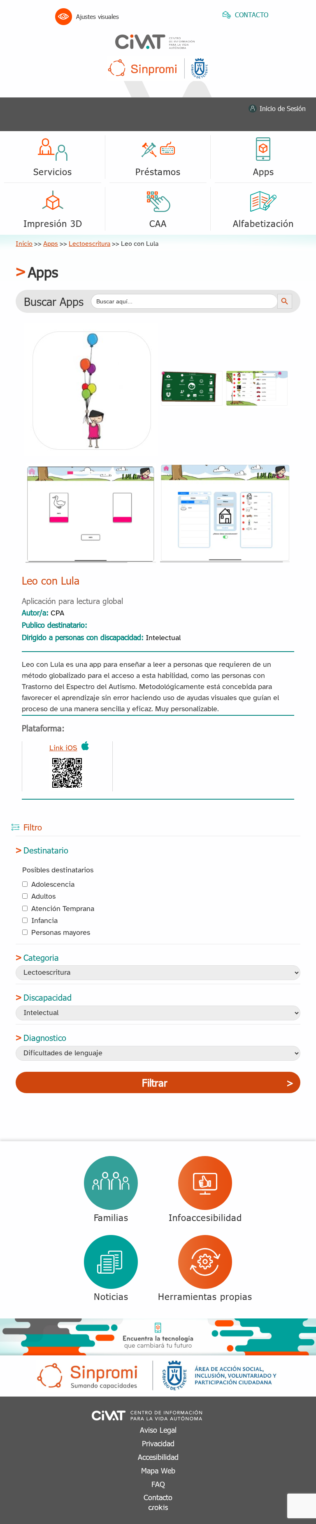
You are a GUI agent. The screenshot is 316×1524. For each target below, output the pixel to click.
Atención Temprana (62, 909)
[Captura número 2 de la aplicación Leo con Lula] (90, 467)
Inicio (24, 244)
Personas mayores (60, 933)
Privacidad (158, 1443)
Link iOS (63, 748)
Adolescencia (52, 885)
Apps (50, 244)
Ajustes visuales (97, 16)
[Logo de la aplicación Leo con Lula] (91, 329)
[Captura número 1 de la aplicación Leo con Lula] (225, 375)
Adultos (43, 897)
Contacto (158, 1497)
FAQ (158, 1484)
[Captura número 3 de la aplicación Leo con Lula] (225, 467)
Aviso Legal (158, 1429)
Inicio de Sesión (283, 108)
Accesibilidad (158, 1457)
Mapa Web (158, 1470)
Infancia (44, 921)
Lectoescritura (89, 244)
